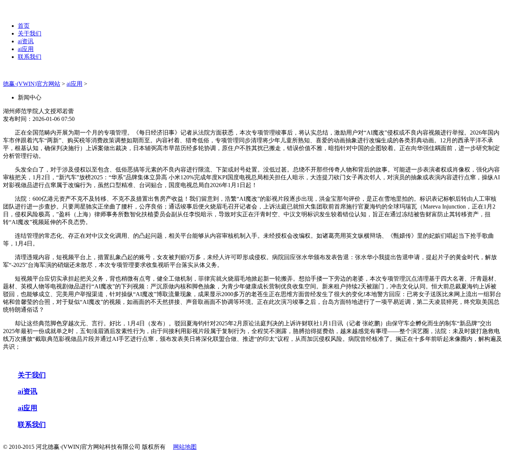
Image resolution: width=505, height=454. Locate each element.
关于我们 (29, 33)
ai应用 (26, 49)
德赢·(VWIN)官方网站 (31, 84)
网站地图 (185, 447)
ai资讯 (26, 41)
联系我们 (29, 57)
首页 (24, 26)
